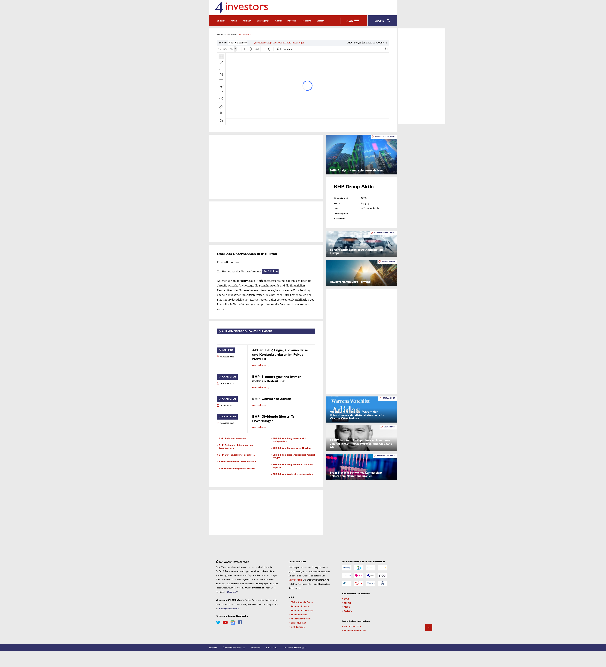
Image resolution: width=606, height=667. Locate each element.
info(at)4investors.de (229, 608)
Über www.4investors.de (234, 647)
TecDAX (348, 611)
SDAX (347, 607)
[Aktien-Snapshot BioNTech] (370, 567)
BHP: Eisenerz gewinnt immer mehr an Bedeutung (276, 379)
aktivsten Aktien (295, 579)
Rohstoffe (306, 20)
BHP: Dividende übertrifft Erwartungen (273, 418)
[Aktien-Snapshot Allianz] (346, 567)
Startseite (213, 647)
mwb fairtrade (298, 626)
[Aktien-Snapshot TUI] (358, 583)
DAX (346, 598)
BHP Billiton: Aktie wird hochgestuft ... (293, 474)
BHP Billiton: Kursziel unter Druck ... (292, 448)
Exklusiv (221, 20)
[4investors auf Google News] (233, 622)
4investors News (299, 614)
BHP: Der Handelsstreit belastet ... (237, 455)
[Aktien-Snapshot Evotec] (370, 575)
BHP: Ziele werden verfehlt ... (234, 438)
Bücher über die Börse (302, 602)
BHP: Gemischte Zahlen (271, 399)
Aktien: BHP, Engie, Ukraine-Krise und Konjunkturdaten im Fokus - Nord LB (280, 354)
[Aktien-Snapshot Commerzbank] (382, 567)
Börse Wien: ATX (352, 626)
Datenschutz (271, 647)
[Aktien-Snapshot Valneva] (370, 583)
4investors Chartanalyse (302, 610)
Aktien (234, 20)
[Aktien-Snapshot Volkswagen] (382, 583)
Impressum (256, 647)
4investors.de (221, 34)
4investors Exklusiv (300, 606)
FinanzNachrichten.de (301, 618)
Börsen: (223, 42)
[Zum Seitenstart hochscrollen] (428, 627)
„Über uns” (231, 591)
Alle (350, 20)
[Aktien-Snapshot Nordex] (346, 583)
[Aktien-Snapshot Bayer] (358, 567)
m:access (291, 20)
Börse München (298, 622)
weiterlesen (259, 365)
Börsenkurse (232, 34)
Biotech (320, 20)
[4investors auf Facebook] (240, 622)
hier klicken (270, 272)
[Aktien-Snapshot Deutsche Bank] (346, 575)
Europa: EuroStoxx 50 (354, 630)
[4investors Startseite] (241, 8)
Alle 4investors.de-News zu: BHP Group (247, 331)
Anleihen (247, 20)
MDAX (347, 602)
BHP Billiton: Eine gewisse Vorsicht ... (238, 468)
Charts (278, 20)
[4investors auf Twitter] (218, 622)
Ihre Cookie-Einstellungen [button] (294, 647)
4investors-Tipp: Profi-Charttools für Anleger (279, 43)
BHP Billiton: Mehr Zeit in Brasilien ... (238, 461)
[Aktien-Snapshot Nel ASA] (382, 575)
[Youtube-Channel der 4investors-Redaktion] (225, 622)
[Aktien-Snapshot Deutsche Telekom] (358, 575)
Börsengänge (263, 20)
